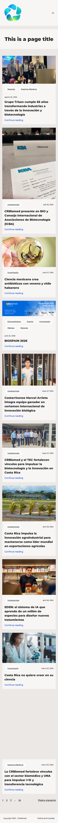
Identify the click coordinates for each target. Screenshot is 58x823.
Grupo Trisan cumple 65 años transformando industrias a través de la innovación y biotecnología (26, 108)
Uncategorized (13, 204)
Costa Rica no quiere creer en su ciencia (29, 677)
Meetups (10, 328)
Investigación (12, 272)
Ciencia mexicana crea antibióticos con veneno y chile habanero (28, 283)
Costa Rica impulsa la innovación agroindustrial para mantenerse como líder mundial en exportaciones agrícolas (29, 540)
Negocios (11, 89)
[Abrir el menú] (53, 13)
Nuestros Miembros (29, 89)
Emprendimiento (14, 321)
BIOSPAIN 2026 (16, 340)
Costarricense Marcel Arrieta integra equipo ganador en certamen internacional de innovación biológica (26, 404)
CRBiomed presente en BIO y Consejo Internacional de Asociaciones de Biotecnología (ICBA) (27, 218)
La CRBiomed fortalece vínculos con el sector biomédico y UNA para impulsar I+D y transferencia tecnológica (28, 778)
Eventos (30, 321)
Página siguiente (47, 800)
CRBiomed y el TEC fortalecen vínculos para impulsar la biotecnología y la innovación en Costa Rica (29, 466)
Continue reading (14, 120)
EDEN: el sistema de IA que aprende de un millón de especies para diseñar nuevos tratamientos (27, 613)
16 (19, 800)
